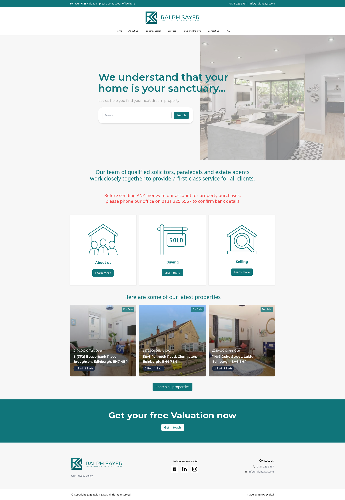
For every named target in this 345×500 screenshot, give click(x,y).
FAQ (228, 30)
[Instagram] (194, 469)
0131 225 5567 (238, 3)
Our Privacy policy (82, 475)
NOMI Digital (266, 494)
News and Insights (192, 30)
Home (119, 30)
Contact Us (213, 30)
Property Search (153, 30)
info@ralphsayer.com (262, 3)
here (132, 3)
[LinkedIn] (184, 469)
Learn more (103, 273)
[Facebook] (174, 469)
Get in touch (172, 427)
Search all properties (172, 386)
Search (181, 115)
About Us (133, 30)
